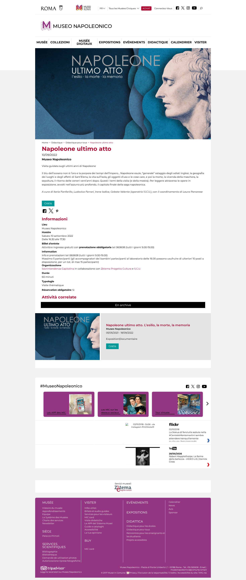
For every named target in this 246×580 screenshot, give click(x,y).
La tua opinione (93, 532)
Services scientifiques (54, 546)
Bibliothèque (49, 554)
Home (45, 142)
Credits (172, 573)
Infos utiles (90, 508)
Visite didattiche (93, 520)
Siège (46, 531)
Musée (42, 42)
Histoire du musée (52, 508)
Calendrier (181, 42)
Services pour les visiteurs (98, 514)
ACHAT (146, 8)
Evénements (134, 42)
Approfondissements (53, 511)
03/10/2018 (187, 435)
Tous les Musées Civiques (122, 8)
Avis (171, 509)
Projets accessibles (137, 540)
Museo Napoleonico (82, 26)
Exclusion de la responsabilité (152, 573)
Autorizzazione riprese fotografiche (61, 560)
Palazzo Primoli (50, 536)
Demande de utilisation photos (59, 557)
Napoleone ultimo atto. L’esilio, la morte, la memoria (148, 325)
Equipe (46, 514)
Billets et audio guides (97, 511)
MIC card (89, 517)
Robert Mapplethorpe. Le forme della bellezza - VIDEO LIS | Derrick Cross (188, 459)
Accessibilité (91, 529)
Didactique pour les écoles (141, 526)
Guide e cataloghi (94, 526)
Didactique (158, 42)
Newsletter (48, 523)
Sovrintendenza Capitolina (58, 268)
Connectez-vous (163, 8)
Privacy (133, 573)
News (172, 505)
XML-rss (203, 573)
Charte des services (52, 520)
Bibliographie (49, 551)
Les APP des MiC (56, 412)
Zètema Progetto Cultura (116, 268)
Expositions (109, 42)
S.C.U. (137, 268)
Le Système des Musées (55, 517)
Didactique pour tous (76, 142)
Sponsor (173, 512)
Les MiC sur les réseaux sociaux (110, 411)
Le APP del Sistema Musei (99, 523)
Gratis (48, 203)
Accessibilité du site (187, 573)
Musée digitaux (84, 42)
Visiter (200, 42)
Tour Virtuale (162, 412)
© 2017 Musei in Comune (113, 573)
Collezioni (60, 42)
